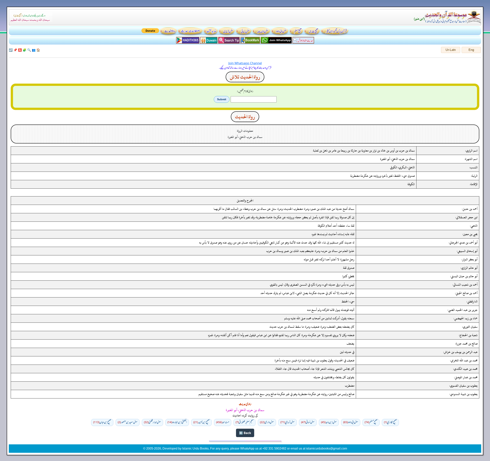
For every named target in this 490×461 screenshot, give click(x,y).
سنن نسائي (307, 422)
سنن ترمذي (287, 422)
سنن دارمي (267, 422)
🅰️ (20, 50)
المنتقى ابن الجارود (177, 422)
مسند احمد (222, 422)
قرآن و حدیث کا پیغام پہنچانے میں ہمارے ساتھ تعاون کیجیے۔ (245, 68)
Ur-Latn (451, 49)
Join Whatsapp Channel (245, 63)
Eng (471, 49)
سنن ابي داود (350, 422)
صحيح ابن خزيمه (201, 422)
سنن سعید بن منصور (127, 422)
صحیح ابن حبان (102, 422)
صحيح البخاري (390, 422)
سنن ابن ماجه (329, 422)
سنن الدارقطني (152, 422)
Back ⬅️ (245, 433)
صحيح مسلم (371, 422)
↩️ (11, 50)
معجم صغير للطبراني (244, 422)
